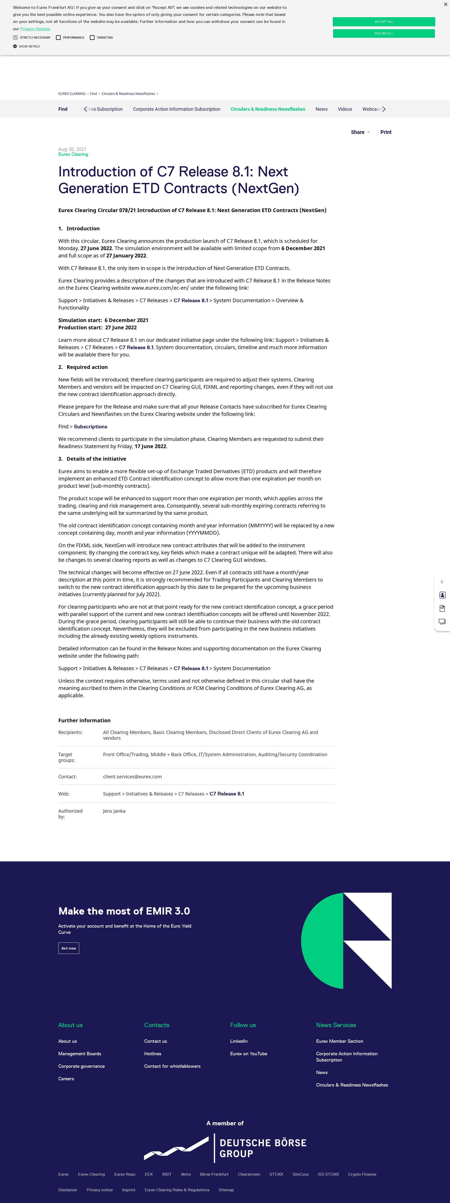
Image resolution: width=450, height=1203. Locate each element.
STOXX (277, 1174)
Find (93, 93)
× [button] (445, 5)
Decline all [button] (383, 33)
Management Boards (79, 1053)
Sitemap (226, 1189)
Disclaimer (68, 1189)
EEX (149, 1174)
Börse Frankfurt (215, 1174)
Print (386, 132)
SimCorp (301, 1174)
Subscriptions (90, 426)
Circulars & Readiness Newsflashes (128, 93)
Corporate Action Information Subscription (176, 109)
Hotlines (152, 1053)
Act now (68, 948)
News (322, 109)
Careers (66, 1078)
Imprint (129, 1189)
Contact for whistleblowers (172, 1066)
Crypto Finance (362, 1174)
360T (167, 1174)
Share (358, 132)
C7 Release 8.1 (191, 300)
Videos (345, 109)
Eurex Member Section (339, 1041)
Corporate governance (81, 1066)
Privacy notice (100, 1189)
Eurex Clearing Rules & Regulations (177, 1189)
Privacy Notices (35, 28)
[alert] (225, 27)
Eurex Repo (125, 1174)
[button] (15, 37)
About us (67, 1041)
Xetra (186, 1174)
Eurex (64, 1174)
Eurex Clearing (71, 93)
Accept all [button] (384, 21)
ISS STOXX (329, 1174)
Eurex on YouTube (248, 1053)
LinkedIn (239, 1041)
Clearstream (249, 1174)
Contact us (155, 1041)
